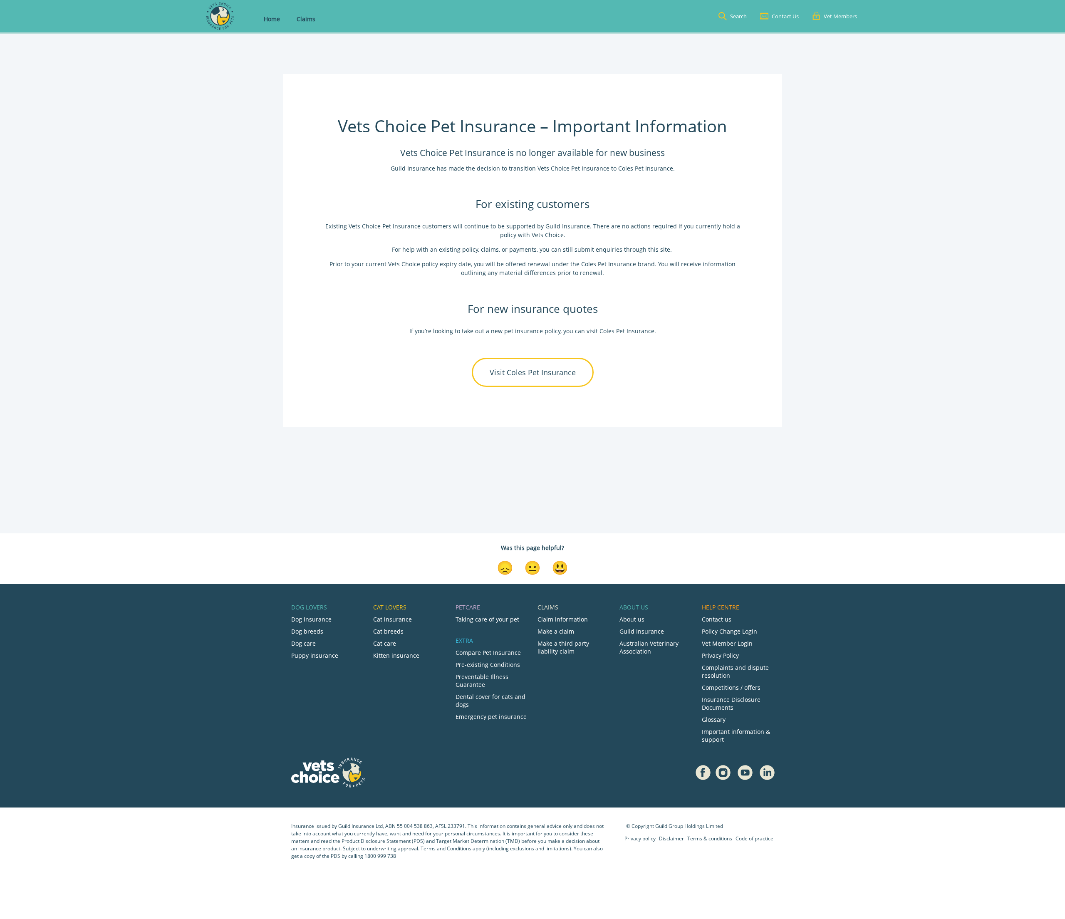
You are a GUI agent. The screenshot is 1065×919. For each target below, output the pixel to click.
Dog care (303, 643)
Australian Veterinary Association (649, 647)
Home (272, 19)
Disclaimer (671, 838)
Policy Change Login (729, 631)
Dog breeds (307, 631)
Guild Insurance (641, 631)
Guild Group (669, 826)
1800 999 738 (380, 856)
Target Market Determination (470, 841)
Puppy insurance (314, 655)
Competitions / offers (731, 687)
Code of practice (754, 838)
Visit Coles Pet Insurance (533, 372)
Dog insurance (311, 619)
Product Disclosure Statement (377, 841)
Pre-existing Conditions (488, 665)
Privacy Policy (720, 655)
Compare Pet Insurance (488, 652)
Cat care (384, 643)
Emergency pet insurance (491, 717)
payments (523, 249)
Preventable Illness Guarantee (482, 681)
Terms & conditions (709, 838)
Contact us (716, 619)
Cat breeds (388, 631)
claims (490, 249)
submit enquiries (597, 249)
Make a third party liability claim (563, 647)
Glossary (714, 719)
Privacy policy (640, 838)
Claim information (562, 619)
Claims (306, 19)
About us (631, 619)
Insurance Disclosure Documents (731, 703)
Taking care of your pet (487, 619)
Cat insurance (392, 619)
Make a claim (555, 631)
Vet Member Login (727, 643)
